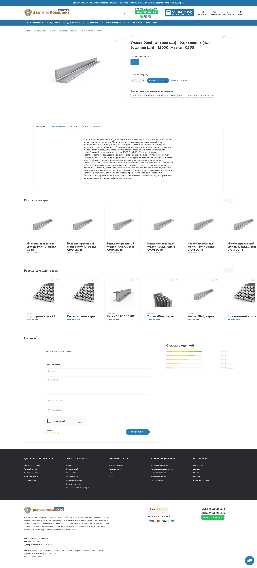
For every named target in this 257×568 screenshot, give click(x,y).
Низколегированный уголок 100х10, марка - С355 (42, 246)
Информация (113, 22)
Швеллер (75, 22)
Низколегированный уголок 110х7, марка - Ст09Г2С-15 (202, 246)
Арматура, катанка (116, 465)
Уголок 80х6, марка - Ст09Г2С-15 (163, 316)
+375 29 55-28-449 (213, 513)
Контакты (151, 22)
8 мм (159, 95)
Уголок (94, 22)
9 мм (166, 95)
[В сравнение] (115, 39)
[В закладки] (121, 39)
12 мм (188, 95)
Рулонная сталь (72, 476)
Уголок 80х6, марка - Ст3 (203, 316)
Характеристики (58, 126)
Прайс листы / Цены (201, 480)
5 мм (146, 95)
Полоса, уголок (157, 480)
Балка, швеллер (115, 469)
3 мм (133, 95)
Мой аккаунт (228, 15)
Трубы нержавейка (158, 476)
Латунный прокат (30, 469)
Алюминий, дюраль (32, 465)
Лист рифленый (72, 469)
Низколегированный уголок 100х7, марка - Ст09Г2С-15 (121, 246)
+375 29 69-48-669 (145, 9)
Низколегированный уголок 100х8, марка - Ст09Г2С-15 (162, 246)
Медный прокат (30, 480)
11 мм (180, 95)
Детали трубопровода (159, 465)
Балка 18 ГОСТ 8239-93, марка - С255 (123, 316)
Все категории (35, 22)
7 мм (153, 95)
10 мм (173, 95)
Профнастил (71, 472)
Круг (110, 472)
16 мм (203, 95)
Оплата (73, 126)
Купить (153, 80)
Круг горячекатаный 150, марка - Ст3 (43, 316)
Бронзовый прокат (31, 476)
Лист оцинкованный (73, 484)
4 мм (140, 95)
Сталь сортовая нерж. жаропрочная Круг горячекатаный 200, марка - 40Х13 (83, 316)
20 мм (211, 95)
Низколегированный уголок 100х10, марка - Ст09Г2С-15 (82, 246)
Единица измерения (140, 56)
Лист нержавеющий (74, 480)
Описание (40, 126)
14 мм (195, 95)
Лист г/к (69, 465)
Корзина (241, 15)
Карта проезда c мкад (33, 556)
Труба (56, 22)
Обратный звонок (146, 12)
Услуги (85, 126)
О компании (135, 22)
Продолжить (138, 432)
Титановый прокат (30, 472)
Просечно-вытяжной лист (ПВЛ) (78, 487)
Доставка (97, 126)
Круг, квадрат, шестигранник (162, 469)
